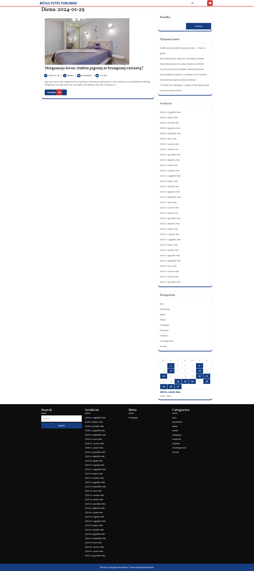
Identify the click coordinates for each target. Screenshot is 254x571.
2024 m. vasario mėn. (169, 271)
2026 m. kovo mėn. (168, 138)
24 (178, 381)
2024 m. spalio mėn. (169, 228)
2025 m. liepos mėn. (169, 181)
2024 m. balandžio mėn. (170, 260)
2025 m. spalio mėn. (169, 165)
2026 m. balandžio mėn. (170, 133)
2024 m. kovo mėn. (168, 266)
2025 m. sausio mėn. (169, 213)
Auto (162, 303)
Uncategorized (166, 341)
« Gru (162, 396)
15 (163, 376)
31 (178, 386)
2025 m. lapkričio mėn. (170, 160)
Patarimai (164, 330)
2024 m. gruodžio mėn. (170, 218)
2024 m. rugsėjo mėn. (170, 234)
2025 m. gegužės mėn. (170, 191)
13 (199, 371)
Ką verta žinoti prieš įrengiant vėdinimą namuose (182, 69)
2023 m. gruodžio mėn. (170, 282)
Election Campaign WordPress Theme (118, 567)
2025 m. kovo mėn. (168, 202)
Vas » (168, 396)
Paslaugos (164, 325)
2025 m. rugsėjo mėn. (170, 170)
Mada (162, 314)
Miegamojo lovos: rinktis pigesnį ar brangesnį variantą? (94, 68)
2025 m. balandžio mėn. (170, 197)
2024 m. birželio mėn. (169, 250)
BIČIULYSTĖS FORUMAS (58, 3)
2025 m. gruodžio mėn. (170, 154)
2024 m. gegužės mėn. (170, 255)
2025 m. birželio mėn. (169, 186)
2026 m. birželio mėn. (169, 122)
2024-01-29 (54, 75)
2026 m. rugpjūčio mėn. (170, 112)
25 (185, 381)
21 (207, 376)
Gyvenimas (165, 309)
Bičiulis (70, 75)
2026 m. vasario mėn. (169, 144)
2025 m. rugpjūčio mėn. (170, 175)
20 (199, 376)
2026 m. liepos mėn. (169, 117)
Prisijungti (133, 417)
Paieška (165, 17)
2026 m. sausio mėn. (169, 149)
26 (192, 381)
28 (207, 381)
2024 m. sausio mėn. (169, 276)
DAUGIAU (57, 92)
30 (171, 386)
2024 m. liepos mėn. (169, 244)
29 (163, 386)
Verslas (163, 346)
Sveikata (163, 335)
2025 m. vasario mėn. (169, 207)
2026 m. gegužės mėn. (170, 128)
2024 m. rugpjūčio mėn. (170, 239)
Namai (163, 319)
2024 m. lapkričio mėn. (170, 223)
